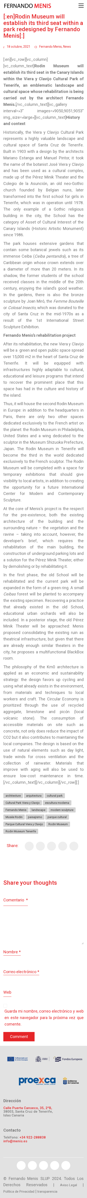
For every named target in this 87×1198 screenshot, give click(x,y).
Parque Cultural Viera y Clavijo (24, 824)
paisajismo (35, 817)
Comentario (15, 900)
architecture (13, 795)
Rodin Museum (58, 824)
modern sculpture (62, 810)
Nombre (12, 952)
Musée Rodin (14, 817)
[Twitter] (40, 846)
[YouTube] (43, 1165)
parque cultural (57, 817)
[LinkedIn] (73, 846)
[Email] (62, 846)
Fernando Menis (50, 46)
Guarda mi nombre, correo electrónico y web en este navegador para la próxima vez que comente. (44, 1017)
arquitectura (33, 795)
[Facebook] (29, 846)
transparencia (47, 1192)
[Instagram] (65, 1165)
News (67, 46)
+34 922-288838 (32, 1137)
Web (7, 992)
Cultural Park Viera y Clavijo (23, 802)
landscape (38, 810)
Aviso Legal (68, 1185)
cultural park (55, 795)
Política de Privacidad (18, 1192)
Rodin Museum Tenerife (21, 831)
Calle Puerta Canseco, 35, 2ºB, (27, 1108)
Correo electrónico (21, 971)
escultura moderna (57, 802)
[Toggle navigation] (81, 5)
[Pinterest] (51, 846)
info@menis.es (15, 1141)
